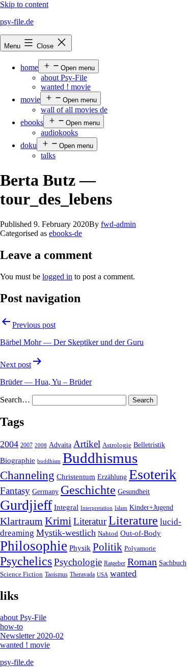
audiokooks (59, 132)
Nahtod (108, 533)
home (29, 67)
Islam (121, 508)
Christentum (76, 477)
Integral (66, 507)
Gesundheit (134, 491)
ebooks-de (65, 233)
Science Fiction (21, 574)
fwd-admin (118, 224)
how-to (11, 626)
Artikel (86, 444)
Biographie (17, 460)
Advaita (60, 445)
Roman (142, 561)
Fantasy (15, 490)
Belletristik (149, 445)
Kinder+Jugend (151, 507)
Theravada (82, 574)
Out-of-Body (140, 533)
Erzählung (112, 477)
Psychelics (26, 561)
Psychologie (78, 562)
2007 (26, 445)
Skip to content (24, 4)
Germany (45, 492)
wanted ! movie (66, 86)
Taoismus (56, 574)
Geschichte (88, 490)
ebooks (31, 122)
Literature (133, 520)
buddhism (49, 461)
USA (102, 574)
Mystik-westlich (66, 533)
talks (48, 155)
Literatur (89, 521)
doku (28, 145)
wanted (123, 573)
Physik (80, 548)
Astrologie (116, 445)
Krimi (58, 521)
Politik (107, 547)
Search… (15, 399)
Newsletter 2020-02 (32, 635)
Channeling (27, 475)
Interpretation (96, 508)
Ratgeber (114, 563)
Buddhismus (100, 458)
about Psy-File (64, 77)
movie (30, 99)
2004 (9, 444)
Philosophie (33, 546)
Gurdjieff (26, 505)
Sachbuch (172, 563)
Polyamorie (140, 548)
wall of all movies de (74, 109)
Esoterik (152, 474)
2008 (41, 445)
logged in (57, 276)
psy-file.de (17, 21)
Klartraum (21, 521)
